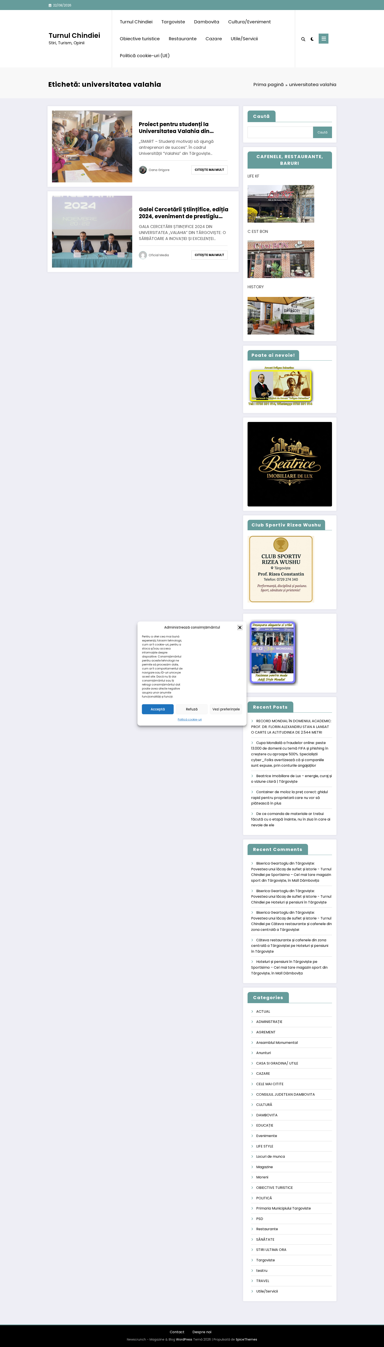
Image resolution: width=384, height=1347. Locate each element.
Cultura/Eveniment (249, 22)
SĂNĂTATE (265, 1239)
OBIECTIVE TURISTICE (274, 1187)
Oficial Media (159, 255)
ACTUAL (263, 1011)
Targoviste (173, 22)
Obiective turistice (140, 39)
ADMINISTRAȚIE (269, 1021)
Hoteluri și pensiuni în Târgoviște (299, 902)
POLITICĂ (264, 1198)
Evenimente (266, 1135)
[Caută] (303, 39)
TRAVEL (262, 1280)
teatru (261, 1270)
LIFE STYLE (264, 1146)
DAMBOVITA (267, 1115)
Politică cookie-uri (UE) (145, 55)
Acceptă (158, 709)
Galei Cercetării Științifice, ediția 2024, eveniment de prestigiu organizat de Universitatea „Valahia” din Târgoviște (183, 213)
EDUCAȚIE (264, 1125)
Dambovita (206, 22)
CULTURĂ (264, 1104)
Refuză (192, 709)
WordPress (184, 1339)
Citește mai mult (209, 169)
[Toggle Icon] (323, 39)
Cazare (214, 39)
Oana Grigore (159, 170)
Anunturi (263, 1052)
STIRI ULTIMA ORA (271, 1249)
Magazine (264, 1167)
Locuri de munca (270, 1156)
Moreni (262, 1177)
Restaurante (183, 39)
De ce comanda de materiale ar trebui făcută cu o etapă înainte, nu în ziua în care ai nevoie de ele (290, 819)
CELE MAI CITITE (270, 1084)
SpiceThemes (246, 1339)
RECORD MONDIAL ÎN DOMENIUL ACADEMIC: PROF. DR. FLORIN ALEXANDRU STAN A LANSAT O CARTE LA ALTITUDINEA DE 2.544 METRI (291, 726)
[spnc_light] (312, 38)
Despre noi (201, 1332)
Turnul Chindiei (74, 35)
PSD (259, 1218)
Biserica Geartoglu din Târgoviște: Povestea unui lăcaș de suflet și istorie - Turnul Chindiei (291, 869)
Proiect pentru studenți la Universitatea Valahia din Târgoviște (174, 128)
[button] (240, 627)
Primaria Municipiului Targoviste (283, 1208)
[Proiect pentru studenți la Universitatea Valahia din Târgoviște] (92, 146)
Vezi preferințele (226, 709)
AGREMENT (266, 1032)
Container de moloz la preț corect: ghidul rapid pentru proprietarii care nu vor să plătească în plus (289, 797)
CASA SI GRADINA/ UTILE (277, 1063)
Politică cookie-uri (190, 719)
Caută (261, 116)
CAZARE (263, 1073)
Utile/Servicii (244, 39)
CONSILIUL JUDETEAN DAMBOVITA (285, 1094)
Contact (177, 1332)
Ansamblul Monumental (277, 1042)
